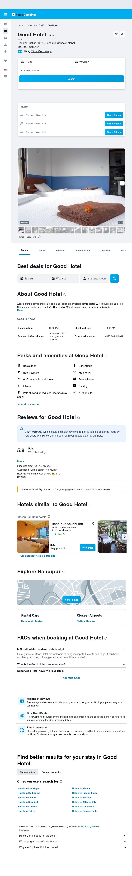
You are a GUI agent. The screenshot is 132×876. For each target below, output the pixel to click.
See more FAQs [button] (71, 677)
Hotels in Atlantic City (84, 802)
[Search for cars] (5, 38)
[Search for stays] (5, 31)
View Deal (87, 547)
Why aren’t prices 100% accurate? (38, 847)
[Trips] (5, 60)
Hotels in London (27, 806)
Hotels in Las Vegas (29, 788)
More (20, 310)
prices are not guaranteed (89, 826)
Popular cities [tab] (27, 772)
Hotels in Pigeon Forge (85, 792)
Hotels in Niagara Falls (84, 811)
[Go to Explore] (5, 51)
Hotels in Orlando (27, 797)
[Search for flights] (5, 24)
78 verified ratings (41, 51)
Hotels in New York (28, 802)
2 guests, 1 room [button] (30, 70)
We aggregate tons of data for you (38, 841)
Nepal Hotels (32, 25)
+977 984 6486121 (28, 47)
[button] (5, 14)
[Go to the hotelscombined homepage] (24, 14)
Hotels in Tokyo (26, 811)
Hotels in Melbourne (29, 792)
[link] (38, 555)
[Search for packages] (5, 44)
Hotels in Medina (81, 797)
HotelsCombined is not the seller (37, 835)
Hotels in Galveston (83, 806)
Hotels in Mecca (81, 788)
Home (20, 25)
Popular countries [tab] (51, 772)
